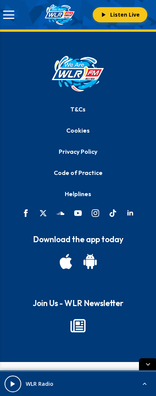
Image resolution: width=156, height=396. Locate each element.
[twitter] (43, 213)
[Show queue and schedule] (144, 384)
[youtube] (78, 213)
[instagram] (95, 213)
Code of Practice (78, 172)
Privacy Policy (78, 151)
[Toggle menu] (8, 15)
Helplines (78, 194)
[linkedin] (130, 213)
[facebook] (25, 213)
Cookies (78, 130)
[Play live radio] (13, 384)
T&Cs (78, 109)
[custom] (60, 213)
